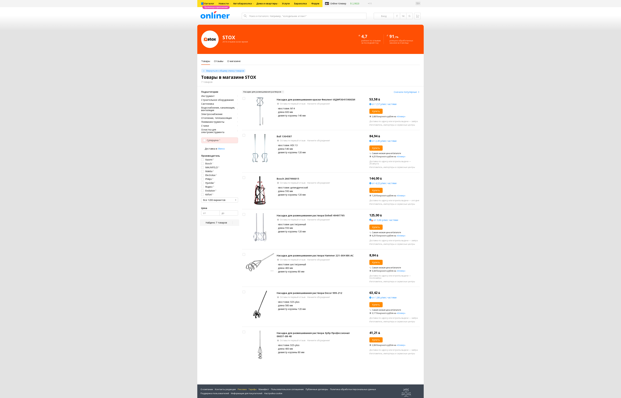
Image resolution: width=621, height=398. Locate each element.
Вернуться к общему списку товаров (225, 70)
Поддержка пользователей (215, 393)
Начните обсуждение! (318, 103)
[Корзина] (417, 16)
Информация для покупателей (246, 393)
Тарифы (253, 389)
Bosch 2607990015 (288, 178)
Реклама (242, 389)
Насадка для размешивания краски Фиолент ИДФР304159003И (316, 99)
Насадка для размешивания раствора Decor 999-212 (309, 293)
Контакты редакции (225, 389)
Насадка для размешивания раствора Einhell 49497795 (311, 215)
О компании (207, 389)
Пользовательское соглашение (287, 389)
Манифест (264, 389)
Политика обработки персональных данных (353, 389)
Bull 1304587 (284, 136)
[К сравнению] (244, 98)
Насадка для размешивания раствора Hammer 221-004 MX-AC (315, 255)
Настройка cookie (273, 393)
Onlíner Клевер (338, 3)
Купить (376, 111)
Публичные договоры (317, 389)
